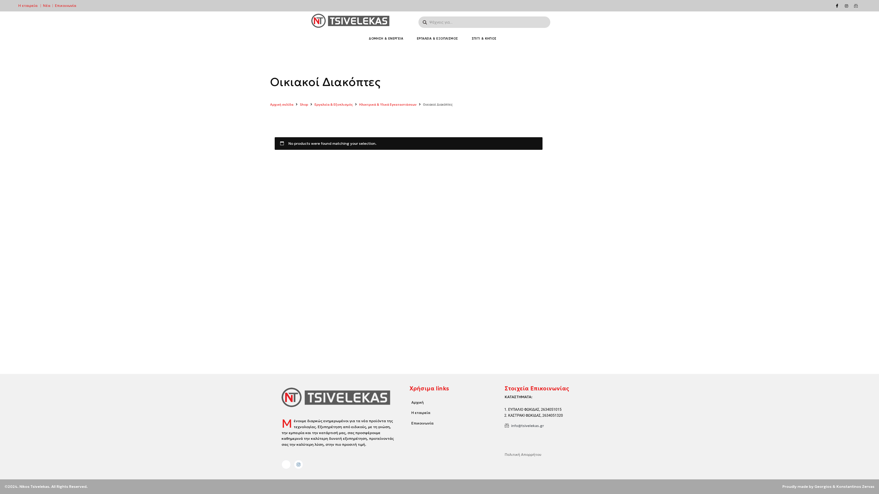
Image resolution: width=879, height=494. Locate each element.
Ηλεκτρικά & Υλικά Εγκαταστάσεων (388, 104)
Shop (304, 104)
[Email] (855, 5)
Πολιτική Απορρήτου (523, 454)
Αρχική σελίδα (281, 104)
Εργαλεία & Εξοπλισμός (437, 38)
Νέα (46, 5)
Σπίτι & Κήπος (484, 38)
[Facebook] (837, 5)
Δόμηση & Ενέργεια (386, 38)
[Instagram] (846, 5)
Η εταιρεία (28, 5)
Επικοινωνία (65, 5)
